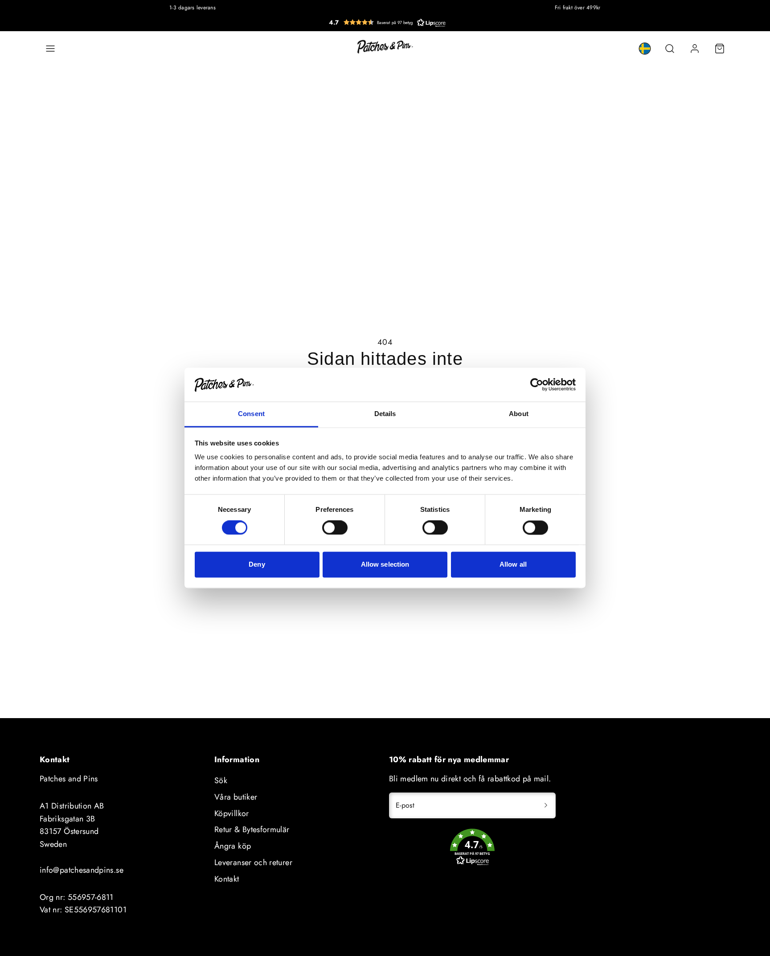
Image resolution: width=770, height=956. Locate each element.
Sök (220, 780)
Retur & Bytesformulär (252, 829)
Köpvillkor (231, 813)
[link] (644, 48)
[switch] (335, 528)
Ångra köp (232, 846)
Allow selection (385, 564)
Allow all (513, 564)
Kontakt (226, 879)
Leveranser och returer (253, 862)
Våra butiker (235, 797)
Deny (257, 564)
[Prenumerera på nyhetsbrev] (546, 805)
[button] (387, 22)
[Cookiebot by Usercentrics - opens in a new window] (537, 385)
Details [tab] (385, 414)
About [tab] (518, 414)
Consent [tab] (251, 414)
